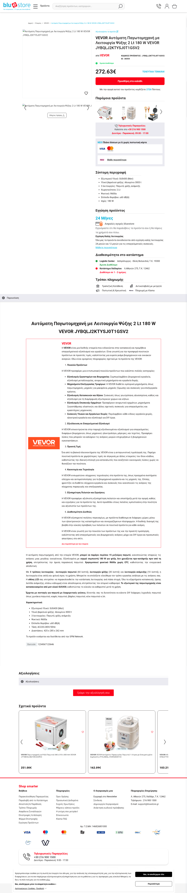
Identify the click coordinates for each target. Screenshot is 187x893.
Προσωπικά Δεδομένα (67, 800)
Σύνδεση (98, 800)
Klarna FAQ (61, 819)
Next (88, 108)
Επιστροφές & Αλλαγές (30, 815)
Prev (25, 108)
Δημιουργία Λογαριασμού (106, 804)
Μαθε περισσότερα (116, 160)
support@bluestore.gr (148, 804)
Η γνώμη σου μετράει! (67, 811)
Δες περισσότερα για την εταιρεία (75, 544)
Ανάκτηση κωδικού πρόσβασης (109, 807)
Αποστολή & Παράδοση (30, 804)
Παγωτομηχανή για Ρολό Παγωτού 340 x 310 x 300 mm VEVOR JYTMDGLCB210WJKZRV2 (48, 756)
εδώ (48, 880)
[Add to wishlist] (82, 731)
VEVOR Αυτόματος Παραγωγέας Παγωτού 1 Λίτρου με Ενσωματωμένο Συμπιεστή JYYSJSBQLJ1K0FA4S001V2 (121, 756)
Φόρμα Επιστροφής (28, 819)
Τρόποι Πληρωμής (28, 807)
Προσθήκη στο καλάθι (130, 81)
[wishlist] (86, 93)
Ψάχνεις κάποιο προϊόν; (68, 807)
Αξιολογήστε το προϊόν (106, 32)
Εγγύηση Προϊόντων (29, 822)
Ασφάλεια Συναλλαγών (30, 811)
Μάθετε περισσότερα (106, 247)
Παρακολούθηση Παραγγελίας (34, 796)
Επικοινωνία (62, 815)
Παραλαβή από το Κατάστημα (33, 800)
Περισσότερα (154, 884)
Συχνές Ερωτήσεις (65, 804)
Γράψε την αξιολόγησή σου (93, 692)
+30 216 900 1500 (137, 129)
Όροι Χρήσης (62, 796)
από (102, 56)
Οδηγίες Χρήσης (56, 115)
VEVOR (66, 343)
